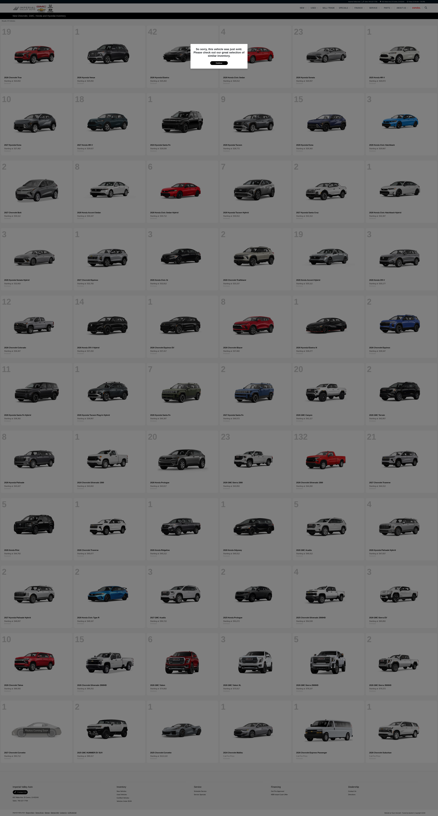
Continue (219, 63)
